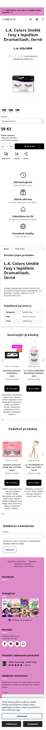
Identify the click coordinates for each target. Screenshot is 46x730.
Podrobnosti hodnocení (23, 59)
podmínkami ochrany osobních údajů (21, 542)
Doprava (32, 561)
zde (18, 710)
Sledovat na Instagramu (22, 620)
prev (3, 360)
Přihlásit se (9, 550)
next (43, 360)
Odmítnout (11, 724)
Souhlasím (32, 724)
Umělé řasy (27, 312)
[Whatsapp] (23, 644)
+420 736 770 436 (9, 638)
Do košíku (31, 146)
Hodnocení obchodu (23, 564)
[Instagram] (11, 644)
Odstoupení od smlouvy (24, 566)
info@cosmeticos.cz (10, 636)
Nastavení (22, 716)
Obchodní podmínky (16, 561)
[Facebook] (5, 644)
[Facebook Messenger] (17, 644)
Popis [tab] (6, 249)
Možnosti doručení (9, 138)
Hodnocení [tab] (20, 249)
